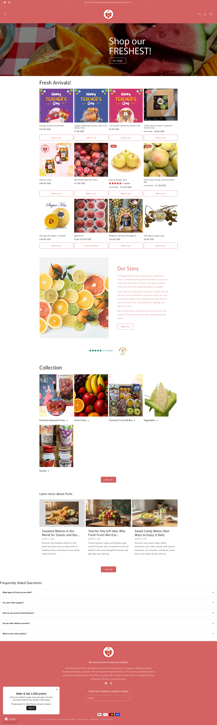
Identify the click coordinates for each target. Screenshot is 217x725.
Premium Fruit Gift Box (120, 420)
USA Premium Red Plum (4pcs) (85, 180)
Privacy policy (82, 719)
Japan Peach (79, 236)
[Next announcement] (149, 2)
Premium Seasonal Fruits (52, 420)
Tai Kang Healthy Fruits (53, 719)
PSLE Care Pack (45, 180)
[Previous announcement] (67, 2)
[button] (5, 14)
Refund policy (94, 719)
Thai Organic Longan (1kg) (154, 236)
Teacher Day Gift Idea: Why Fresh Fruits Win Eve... (106, 533)
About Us (125, 326)
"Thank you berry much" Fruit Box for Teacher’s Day (158, 127)
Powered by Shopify (68, 719)
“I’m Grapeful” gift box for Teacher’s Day (124, 126)
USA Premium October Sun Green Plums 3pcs (159, 181)
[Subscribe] (128, 698)
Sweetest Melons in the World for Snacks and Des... (60, 533)
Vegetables (149, 420)
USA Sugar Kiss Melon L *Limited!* (52, 236)
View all (108, 479)
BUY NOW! (117, 60)
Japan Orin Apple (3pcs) (118, 180)
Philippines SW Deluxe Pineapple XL (122, 236)
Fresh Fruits (80, 420)
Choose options (91, 245)
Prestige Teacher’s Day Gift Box (51, 126)
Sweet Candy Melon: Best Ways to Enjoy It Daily (152, 533)
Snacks (43, 470)
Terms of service (107, 719)
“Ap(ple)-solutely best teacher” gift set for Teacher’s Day (90, 127)
